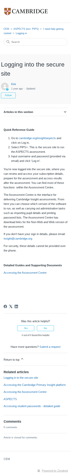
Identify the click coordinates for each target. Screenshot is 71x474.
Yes (26, 328)
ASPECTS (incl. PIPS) (26, 28)
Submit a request (49, 346)
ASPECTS (10, 399)
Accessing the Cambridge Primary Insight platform (35, 384)
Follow (8, 95)
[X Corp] (10, 306)
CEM (6, 28)
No (45, 328)
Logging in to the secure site (21, 377)
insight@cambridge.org (18, 238)
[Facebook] (5, 306)
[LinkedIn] (16, 306)
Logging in (21, 33)
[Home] (34, 11)
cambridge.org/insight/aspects (38, 138)
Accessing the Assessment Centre (25, 272)
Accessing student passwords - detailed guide (32, 406)
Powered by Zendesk (55, 470)
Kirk (13, 84)
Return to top (12, 359)
